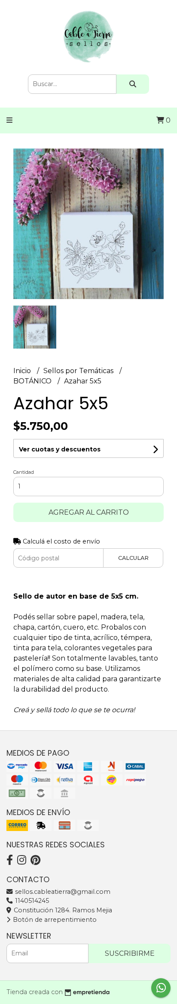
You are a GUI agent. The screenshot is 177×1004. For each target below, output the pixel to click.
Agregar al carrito (89, 512)
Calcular (133, 558)
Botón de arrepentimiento (54, 920)
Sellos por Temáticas (79, 371)
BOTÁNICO (33, 381)
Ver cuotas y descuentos (60, 449)
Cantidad (23, 472)
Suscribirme (130, 953)
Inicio (23, 371)
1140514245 (31, 901)
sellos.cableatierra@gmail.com (61, 892)
